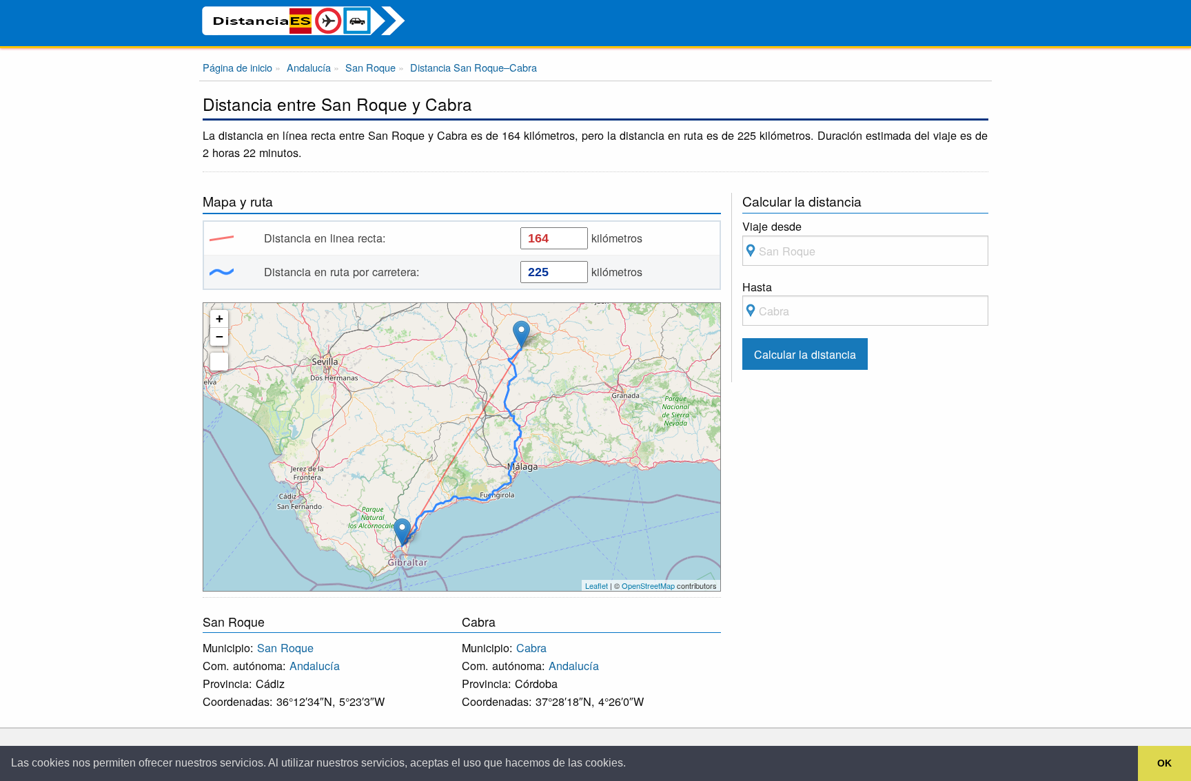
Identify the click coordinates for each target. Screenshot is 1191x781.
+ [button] (219, 318)
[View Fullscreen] (219, 362)
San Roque (285, 647)
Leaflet (596, 585)
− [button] (219, 336)
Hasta (757, 286)
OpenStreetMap (648, 585)
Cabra (531, 647)
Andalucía (314, 665)
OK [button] (1164, 763)
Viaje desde (772, 226)
